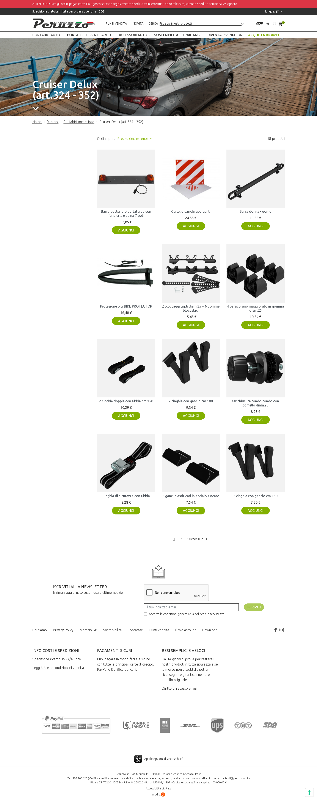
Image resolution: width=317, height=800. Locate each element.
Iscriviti (254, 607)
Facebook (275, 630)
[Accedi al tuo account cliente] (274, 23)
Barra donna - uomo (255, 211)
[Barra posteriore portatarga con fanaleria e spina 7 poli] (126, 179)
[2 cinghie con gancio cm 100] (191, 368)
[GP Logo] (259, 23)
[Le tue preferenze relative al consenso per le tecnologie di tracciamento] (309, 792)
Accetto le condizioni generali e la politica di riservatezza (186, 614)
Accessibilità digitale (158, 788)
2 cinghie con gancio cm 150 (255, 496)
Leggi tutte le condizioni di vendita (58, 668)
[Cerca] (243, 23)
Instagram (281, 630)
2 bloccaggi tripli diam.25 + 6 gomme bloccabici (191, 308)
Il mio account (185, 630)
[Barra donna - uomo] (255, 179)
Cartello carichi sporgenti (190, 211)
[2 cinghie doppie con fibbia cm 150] (126, 368)
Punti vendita (116, 23)
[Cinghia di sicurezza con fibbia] (126, 463)
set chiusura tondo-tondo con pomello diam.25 (255, 403)
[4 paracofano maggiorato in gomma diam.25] (255, 273)
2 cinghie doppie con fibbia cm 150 (126, 401)
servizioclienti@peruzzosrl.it (231, 778)
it (277, 11)
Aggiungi (126, 230)
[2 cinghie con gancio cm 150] (255, 463)
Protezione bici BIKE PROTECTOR (126, 306)
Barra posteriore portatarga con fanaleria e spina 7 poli (126, 213)
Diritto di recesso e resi (179, 688)
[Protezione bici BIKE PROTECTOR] (126, 273)
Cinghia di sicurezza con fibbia (126, 496)
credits (156, 794)
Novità (138, 23)
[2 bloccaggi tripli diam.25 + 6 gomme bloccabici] (191, 273)
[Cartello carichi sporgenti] (191, 179)
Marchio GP (88, 630)
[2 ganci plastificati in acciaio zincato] (191, 463)
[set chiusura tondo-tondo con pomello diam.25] (255, 368)
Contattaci (135, 630)
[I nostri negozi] (268, 23)
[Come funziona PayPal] (76, 724)
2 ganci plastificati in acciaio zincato (190, 496)
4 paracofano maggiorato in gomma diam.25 (255, 308)
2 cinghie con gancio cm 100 (191, 401)
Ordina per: (106, 139)
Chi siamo (39, 630)
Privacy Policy (63, 630)
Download (209, 630)
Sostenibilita (112, 630)
